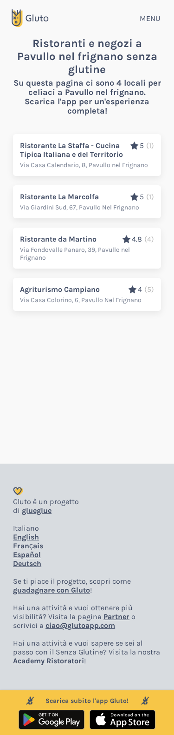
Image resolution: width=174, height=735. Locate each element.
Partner (116, 616)
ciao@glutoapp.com (80, 625)
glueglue (37, 510)
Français (28, 545)
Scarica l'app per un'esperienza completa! (87, 106)
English (26, 537)
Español (27, 554)
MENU (150, 18)
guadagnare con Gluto (51, 590)
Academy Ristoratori (48, 660)
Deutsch (27, 563)
